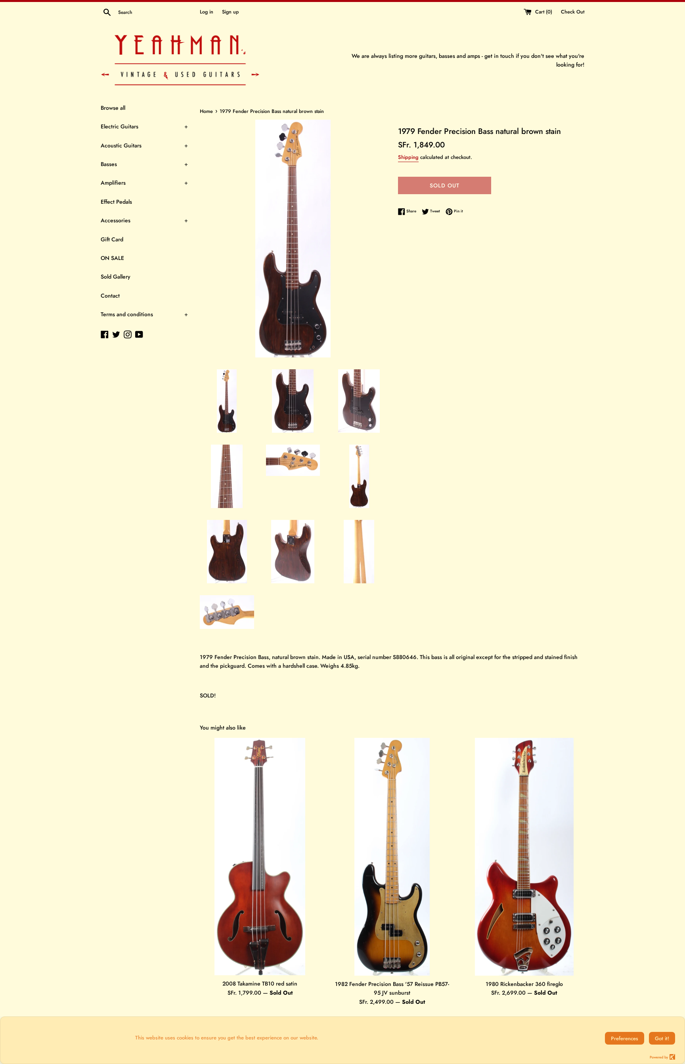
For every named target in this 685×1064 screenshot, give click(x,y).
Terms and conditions (144, 314)
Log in (206, 11)
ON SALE (112, 258)
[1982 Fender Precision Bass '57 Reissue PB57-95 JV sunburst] (392, 857)
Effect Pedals (116, 202)
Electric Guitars (144, 126)
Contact (110, 296)
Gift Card (112, 239)
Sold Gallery (115, 277)
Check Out (572, 11)
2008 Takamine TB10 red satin (259, 984)
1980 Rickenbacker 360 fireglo (524, 984)
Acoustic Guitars (144, 145)
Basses (144, 164)
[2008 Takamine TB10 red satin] (259, 856)
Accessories (144, 220)
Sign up (230, 11)
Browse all (113, 108)
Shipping (408, 157)
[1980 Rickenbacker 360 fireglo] (524, 857)
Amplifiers (144, 183)
